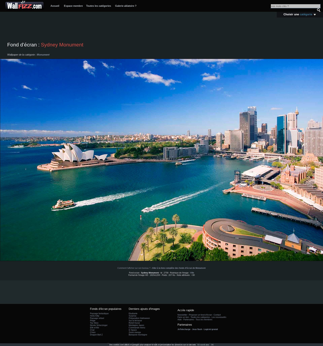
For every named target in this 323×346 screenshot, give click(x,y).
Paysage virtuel (97, 318)
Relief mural (134, 323)
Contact (217, 315)
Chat (92, 330)
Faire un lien (183, 317)
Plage (92, 320)
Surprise (132, 316)
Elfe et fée (94, 327)
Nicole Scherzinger (98, 325)
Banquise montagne (138, 335)
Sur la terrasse (135, 320)
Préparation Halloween (139, 318)
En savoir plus (203, 345)
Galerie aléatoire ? (125, 5)
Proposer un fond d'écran (200, 315)
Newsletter (182, 315)
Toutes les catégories (98, 5)
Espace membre (73, 5)
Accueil (54, 5)
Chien (93, 332)
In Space (133, 330)
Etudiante (133, 313)
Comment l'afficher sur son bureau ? (133, 268)
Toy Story (94, 323)
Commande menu (137, 327)
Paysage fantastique (99, 313)
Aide (179, 319)
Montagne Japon (136, 325)
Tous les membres (204, 319)
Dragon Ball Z (96, 335)
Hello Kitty (94, 316)
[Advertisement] (161, 30)
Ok (212, 345)
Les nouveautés (219, 317)
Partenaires (188, 319)
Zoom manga (135, 332)
